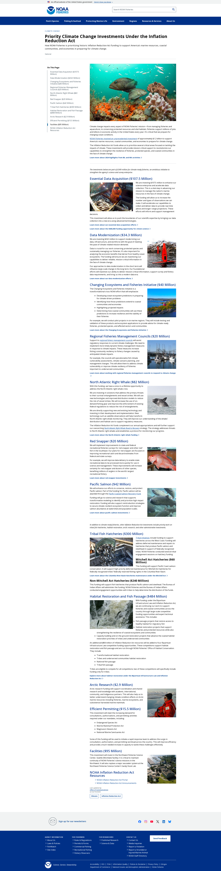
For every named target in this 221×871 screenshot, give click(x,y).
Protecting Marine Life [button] (96, 21)
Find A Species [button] (52, 21)
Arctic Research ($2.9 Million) (62, 117)
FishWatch (51, 846)
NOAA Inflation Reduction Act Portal (112, 780)
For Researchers (106, 837)
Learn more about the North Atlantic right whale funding (114, 435)
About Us (51, 840)
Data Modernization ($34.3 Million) (65, 78)
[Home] (57, 9)
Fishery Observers (82, 853)
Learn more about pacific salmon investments (109, 513)
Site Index (51, 850)
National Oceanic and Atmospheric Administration (131, 867)
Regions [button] (133, 21)
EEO (103, 864)
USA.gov (164, 864)
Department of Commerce (100, 867)
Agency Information (54, 837)
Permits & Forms (81, 843)
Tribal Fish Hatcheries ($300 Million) (65, 107)
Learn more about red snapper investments (108, 478)
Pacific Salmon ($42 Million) (61, 103)
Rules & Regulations (83, 840)
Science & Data (107, 843)
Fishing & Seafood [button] (72, 21)
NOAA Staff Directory (138, 856)
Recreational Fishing (83, 850)
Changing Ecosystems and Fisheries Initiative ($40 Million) (65, 83)
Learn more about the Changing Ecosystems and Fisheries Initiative (118, 330)
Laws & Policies (53, 843)
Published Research (109, 840)
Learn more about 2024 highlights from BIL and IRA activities (115, 157)
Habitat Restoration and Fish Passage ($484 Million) (66, 112)
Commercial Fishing (82, 846)
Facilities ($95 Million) (59, 124)
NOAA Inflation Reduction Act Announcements (116, 783)
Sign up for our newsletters (72, 821)
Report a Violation (136, 846)
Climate (94, 796)
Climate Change (52, 31)
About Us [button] (171, 21)
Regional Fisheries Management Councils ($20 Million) (64, 88)
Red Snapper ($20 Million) (61, 99)
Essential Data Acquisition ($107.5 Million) (64, 73)
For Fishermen (78, 837)
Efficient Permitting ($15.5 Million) (64, 121)
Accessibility (94, 864)
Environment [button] (118, 21)
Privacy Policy (153, 864)
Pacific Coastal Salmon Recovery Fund (125, 494)
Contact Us (131, 837)
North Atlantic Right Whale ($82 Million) (63, 94)
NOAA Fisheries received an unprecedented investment (113, 138)
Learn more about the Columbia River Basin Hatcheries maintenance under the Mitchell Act (128, 576)
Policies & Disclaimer (138, 864)
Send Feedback (160, 838)
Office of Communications (99, 790)
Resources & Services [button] (151, 21)
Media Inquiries (135, 843)
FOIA (109, 864)
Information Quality (120, 864)
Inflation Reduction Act (111, 796)
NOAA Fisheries (158, 867)
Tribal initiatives (143, 538)
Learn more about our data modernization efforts (110, 278)
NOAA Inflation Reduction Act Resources (62, 129)
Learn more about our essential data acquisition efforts (113, 225)
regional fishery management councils (116, 340)
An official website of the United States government (81, 2)
